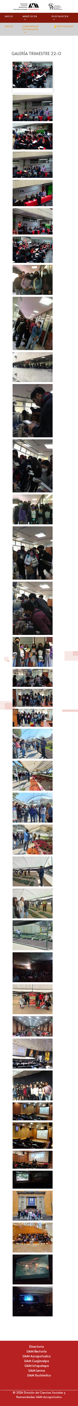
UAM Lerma (36, 1370)
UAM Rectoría (37, 1351)
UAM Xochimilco (39, 1375)
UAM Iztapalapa (37, 1365)
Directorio (36, 1346)
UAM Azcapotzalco (37, 1356)
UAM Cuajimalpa (36, 1360)
